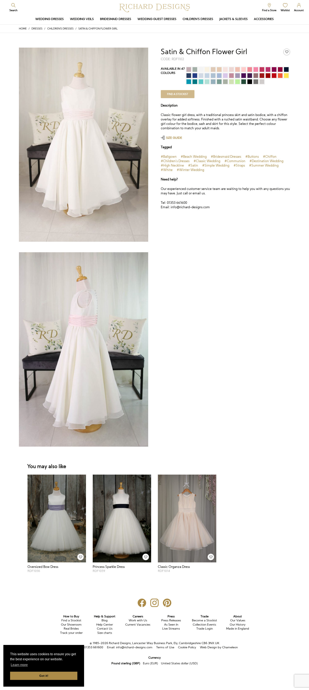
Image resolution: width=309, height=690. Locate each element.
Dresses (37, 28)
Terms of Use (165, 647)
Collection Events (204, 624)
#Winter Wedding (190, 170)
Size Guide (174, 137)
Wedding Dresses (49, 19)
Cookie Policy (187, 647)
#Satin (193, 165)
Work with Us (138, 620)
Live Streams (171, 628)
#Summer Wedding (264, 165)
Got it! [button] (43, 675)
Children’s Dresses (198, 19)
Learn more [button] (19, 665)
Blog (105, 620)
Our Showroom (71, 624)
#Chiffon (269, 157)
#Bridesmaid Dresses (226, 157)
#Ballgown (169, 157)
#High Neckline (172, 165)
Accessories (264, 19)
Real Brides (71, 628)
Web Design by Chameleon (219, 647)
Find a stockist (177, 94)
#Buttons (252, 157)
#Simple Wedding (215, 165)
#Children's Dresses (175, 161)
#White (167, 170)
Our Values (237, 620)
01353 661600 (93, 647)
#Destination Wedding (266, 161)
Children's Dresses (60, 28)
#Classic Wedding (207, 161)
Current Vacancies (137, 624)
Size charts (104, 632)
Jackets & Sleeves (233, 19)
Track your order (71, 632)
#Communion (234, 161)
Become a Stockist (204, 620)
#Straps (239, 165)
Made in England (237, 628)
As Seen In (171, 624)
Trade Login (204, 628)
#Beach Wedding (194, 157)
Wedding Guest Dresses (156, 19)
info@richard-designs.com (134, 647)
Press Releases (171, 620)
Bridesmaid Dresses (115, 19)
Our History (238, 624)
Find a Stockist (71, 620)
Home (23, 28)
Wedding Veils (82, 19)
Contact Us (104, 628)
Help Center (104, 624)
